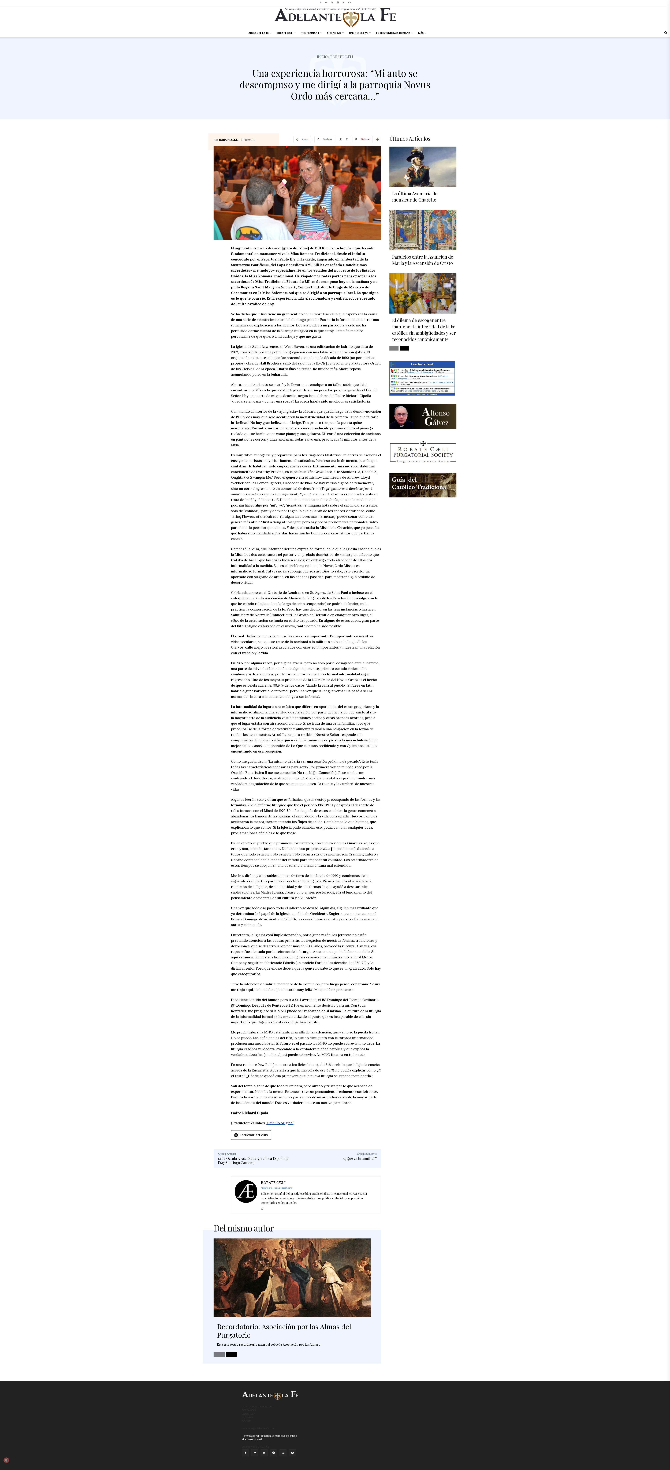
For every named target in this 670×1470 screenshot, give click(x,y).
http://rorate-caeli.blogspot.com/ (276, 1187)
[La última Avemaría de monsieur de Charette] (422, 167)
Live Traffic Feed (422, 364)
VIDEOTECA (248, 1413)
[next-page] (231, 1354)
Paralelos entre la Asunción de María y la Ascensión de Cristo (422, 260)
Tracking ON (432, 394)
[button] (666, 33)
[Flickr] (326, 2)
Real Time (421, 394)
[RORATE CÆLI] (246, 1195)
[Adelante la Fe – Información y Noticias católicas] (335, 17)
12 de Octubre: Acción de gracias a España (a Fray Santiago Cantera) (253, 1160)
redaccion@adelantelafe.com (258, 1428)
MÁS (421, 33)
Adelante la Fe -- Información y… (421, 372)
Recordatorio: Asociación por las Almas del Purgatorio (284, 1330)
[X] (343, 2)
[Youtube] (349, 2)
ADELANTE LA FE (258, 33)
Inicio (322, 56)
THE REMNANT (310, 33)
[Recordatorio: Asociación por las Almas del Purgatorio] (292, 1277)
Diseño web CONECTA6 (255, 1446)
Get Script (411, 394)
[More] (377, 139)
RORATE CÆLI (285, 33)
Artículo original (279, 1123)
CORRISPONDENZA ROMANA (393, 33)
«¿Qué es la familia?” (360, 1158)
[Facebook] (320, 2)
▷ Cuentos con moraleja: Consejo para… (420, 391)
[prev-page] (219, 1354)
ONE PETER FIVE (358, 33)
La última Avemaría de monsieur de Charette (414, 196)
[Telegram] (338, 2)
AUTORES (247, 1417)
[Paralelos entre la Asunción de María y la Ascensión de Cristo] (422, 230)
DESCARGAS (249, 1410)
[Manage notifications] (6, 1460)
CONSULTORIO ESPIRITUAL (258, 1406)
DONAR (246, 1421)
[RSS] (332, 2)
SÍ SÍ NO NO (334, 33)
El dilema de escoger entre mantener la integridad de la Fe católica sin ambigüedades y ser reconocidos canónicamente (424, 329)
